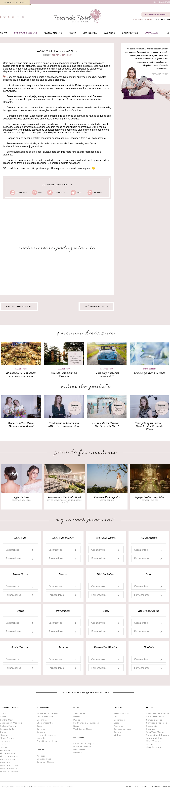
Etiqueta (41, 732)
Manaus (4, 735)
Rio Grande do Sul (9, 756)
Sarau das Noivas (45, 762)
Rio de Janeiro (7, 753)
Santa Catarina (7, 759)
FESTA (72, 33)
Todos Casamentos (10, 771)
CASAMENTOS (130, 33)
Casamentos (12, 549)
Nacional (78, 752)
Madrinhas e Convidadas (86, 723)
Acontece (42, 756)
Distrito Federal (8, 726)
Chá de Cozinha (45, 723)
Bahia (3, 713)
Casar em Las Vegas (83, 743)
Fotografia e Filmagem (158, 735)
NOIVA (3, 33)
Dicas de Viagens (82, 746)
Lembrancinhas (154, 738)
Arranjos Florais (122, 713)
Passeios (118, 726)
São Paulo (5, 762)
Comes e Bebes (154, 720)
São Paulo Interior (9, 768)
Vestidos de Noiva (82, 729)
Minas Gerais (7, 738)
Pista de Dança (153, 747)
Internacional (80, 749)
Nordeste (5, 741)
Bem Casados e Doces (157, 713)
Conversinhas (44, 759)
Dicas (39, 726)
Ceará (3, 716)
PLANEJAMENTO (53, 33)
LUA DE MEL (90, 33)
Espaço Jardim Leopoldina (149, 497)
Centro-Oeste (7, 720)
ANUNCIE (167, 787)
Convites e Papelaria (156, 723)
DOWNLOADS (152, 33)
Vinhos (117, 735)
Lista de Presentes (46, 735)
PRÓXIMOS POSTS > (96, 306)
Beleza (77, 716)
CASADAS (109, 33)
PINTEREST (98, 192)
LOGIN (155, 2)
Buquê (76, 720)
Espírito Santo (7, 729)
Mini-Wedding (153, 741)
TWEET (79, 192)
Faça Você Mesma (155, 732)
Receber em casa (122, 729)
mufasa (70, 787)
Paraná (3, 747)
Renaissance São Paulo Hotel (64, 497)
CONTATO (155, 787)
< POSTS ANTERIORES (19, 306)
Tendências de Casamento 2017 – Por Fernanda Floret (64, 424)
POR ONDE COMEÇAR (25, 33)
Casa (116, 716)
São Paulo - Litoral (9, 765)
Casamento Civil (45, 716)
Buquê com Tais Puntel (21, 423)
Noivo (76, 726)
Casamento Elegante (57, 50)
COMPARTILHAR (60, 192)
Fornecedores (13, 558)
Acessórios (79, 713)
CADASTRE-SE (165, 2)
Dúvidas (41, 729)
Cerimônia (42, 720)
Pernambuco (6, 750)
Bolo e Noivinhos (155, 716)
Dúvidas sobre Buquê (21, 426)
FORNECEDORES (163, 19)
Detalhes (150, 729)
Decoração (119, 720)
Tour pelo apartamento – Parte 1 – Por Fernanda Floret (149, 426)
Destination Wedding (11, 723)
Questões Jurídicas (47, 741)
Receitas (118, 732)
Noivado (41, 738)
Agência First (21, 497)
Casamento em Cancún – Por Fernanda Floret (106, 424)
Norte (3, 744)
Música (150, 744)
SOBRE (144, 787)
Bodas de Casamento (48, 713)
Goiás (3, 732)
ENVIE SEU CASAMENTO (156, 14)
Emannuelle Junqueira (107, 497)
